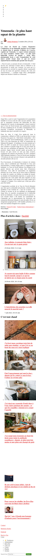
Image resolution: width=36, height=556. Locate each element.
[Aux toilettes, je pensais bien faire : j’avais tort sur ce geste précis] (20, 229)
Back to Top (4, 535)
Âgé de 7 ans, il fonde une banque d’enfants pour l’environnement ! (18, 517)
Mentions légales (6, 528)
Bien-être (7, 9)
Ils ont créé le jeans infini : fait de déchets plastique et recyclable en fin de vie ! (20, 487)
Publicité (3, 532)
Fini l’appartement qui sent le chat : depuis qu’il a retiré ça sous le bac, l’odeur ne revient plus (19, 375)
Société (25, 216)
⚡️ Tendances (9, 6)
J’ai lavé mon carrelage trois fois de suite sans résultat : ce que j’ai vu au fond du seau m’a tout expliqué (19, 345)
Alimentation (8, 7)
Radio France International (25, 207)
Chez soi (7, 11)
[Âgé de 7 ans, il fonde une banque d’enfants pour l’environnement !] (20, 509)
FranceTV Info (11, 207)
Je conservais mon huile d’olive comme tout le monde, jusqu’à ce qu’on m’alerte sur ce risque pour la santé (20, 275)
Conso (7, 13)
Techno (7, 16)
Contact (3, 525)
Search (29, 554)
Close (2, 537)
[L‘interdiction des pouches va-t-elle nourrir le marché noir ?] (20, 294)
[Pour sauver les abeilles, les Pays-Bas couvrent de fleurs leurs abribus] (20, 495)
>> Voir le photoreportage (8, 116)
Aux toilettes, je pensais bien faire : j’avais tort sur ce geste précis (18, 243)
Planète (7, 14)
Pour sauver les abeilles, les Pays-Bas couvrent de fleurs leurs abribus (19, 502)
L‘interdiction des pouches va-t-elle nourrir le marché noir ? (18, 308)
